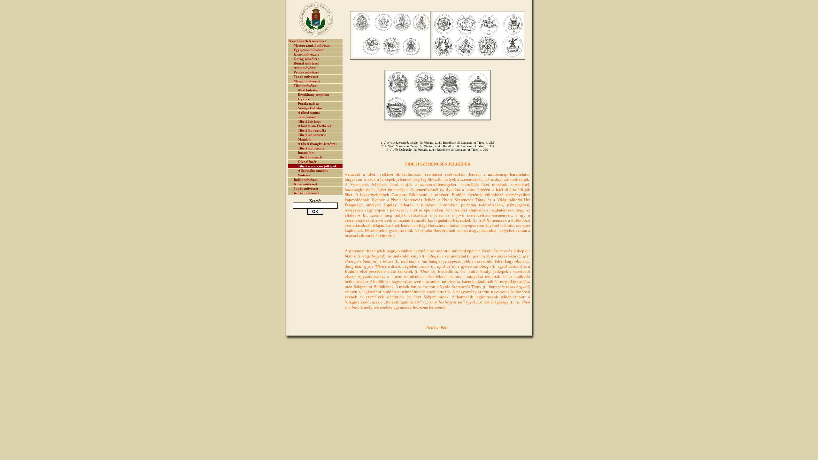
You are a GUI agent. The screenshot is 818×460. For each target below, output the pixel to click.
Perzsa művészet (306, 72)
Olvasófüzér (307, 162)
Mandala (305, 139)
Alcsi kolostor (308, 90)
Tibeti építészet (309, 121)
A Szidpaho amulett (313, 170)
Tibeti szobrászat (311, 148)
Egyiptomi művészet (309, 50)
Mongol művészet (307, 81)
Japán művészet (306, 188)
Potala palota (308, 103)
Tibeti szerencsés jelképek (317, 166)
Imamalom (306, 153)
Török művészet (306, 77)
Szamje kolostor (310, 108)
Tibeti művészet (306, 86)
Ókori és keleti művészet (307, 41)
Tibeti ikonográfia (312, 130)
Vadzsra (304, 175)
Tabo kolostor (308, 117)
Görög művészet (306, 59)
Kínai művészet (305, 184)
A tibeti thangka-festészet (317, 144)
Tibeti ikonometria (312, 135)
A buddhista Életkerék (315, 126)
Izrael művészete (306, 54)
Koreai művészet (307, 193)
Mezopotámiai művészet (312, 45)
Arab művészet (305, 68)
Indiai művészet (306, 179)
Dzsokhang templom (313, 94)
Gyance (304, 99)
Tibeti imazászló (310, 157)
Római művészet (306, 63)
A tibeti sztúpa (309, 112)
